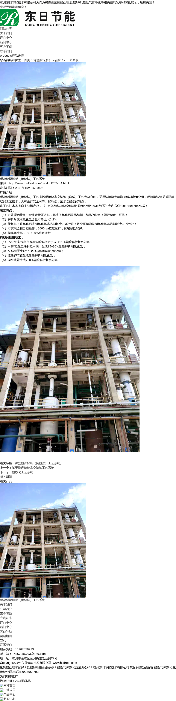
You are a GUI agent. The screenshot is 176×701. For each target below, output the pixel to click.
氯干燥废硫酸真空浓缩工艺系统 (33, 467)
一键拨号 (9, 689)
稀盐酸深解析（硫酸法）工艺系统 (56, 60)
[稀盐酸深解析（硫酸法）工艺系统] (43, 540)
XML (3, 640)
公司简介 (6, 609)
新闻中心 (6, 42)
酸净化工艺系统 (22, 472)
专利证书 (6, 618)
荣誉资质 (6, 613)
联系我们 (6, 51)
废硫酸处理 (61, 2)
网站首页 (6, 28)
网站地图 (6, 636)
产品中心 (6, 37)
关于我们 (6, 33)
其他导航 (6, 631)
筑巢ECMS (23, 680)
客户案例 (6, 46)
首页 (27, 60)
